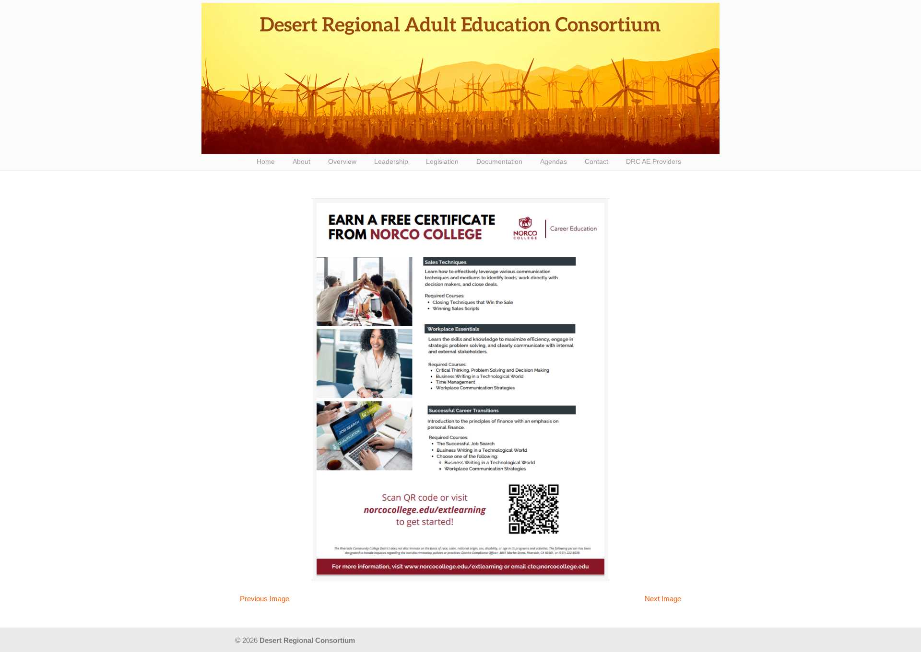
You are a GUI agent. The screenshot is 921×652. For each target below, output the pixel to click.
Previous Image (264, 599)
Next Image (663, 599)
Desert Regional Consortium (460, 78)
